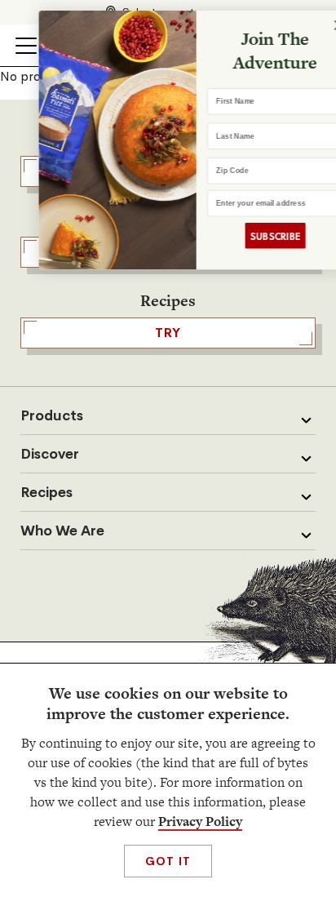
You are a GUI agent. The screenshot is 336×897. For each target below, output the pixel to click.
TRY (168, 332)
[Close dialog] (320, 25)
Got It (167, 861)
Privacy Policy (200, 821)
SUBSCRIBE (256, 235)
